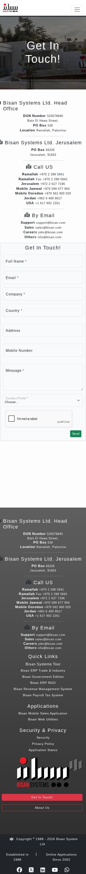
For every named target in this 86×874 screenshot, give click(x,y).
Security (43, 737)
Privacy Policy (43, 743)
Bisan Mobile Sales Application (43, 713)
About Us (42, 807)
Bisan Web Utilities (43, 719)
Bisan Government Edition (43, 676)
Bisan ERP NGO (43, 682)
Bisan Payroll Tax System (43, 695)
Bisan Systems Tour (43, 664)
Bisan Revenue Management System (43, 689)
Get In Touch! (42, 797)
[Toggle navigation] (77, 9)
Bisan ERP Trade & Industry (43, 670)
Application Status (43, 750)
